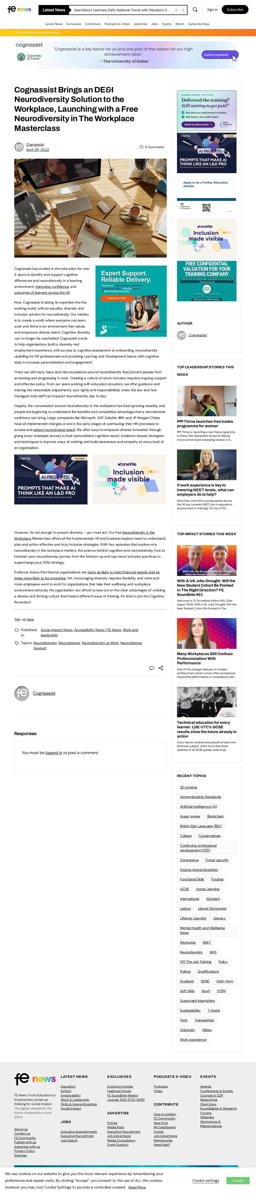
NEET (207, 942)
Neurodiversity (45, 643)
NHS (213, 952)
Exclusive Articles (120, 1086)
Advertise (140, 24)
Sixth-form (224, 981)
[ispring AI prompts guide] (51, 501)
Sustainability (190, 1010)
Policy (223, 961)
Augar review (190, 816)
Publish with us (25, 1142)
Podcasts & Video (117, 24)
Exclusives (73, 24)
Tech (184, 1020)
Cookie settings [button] (205, 1180)
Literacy (219, 918)
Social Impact (71, 1108)
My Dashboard (165, 1127)
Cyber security (217, 860)
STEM (221, 991)
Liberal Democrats (212, 908)
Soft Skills (187, 991)
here (30, 619)
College (186, 835)
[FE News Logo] (19, 9)
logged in (54, 752)
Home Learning (208, 889)
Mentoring (188, 942)
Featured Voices (119, 1091)
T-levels (214, 1010)
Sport (206, 991)
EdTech (66, 1091)
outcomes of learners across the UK (42, 292)
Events (167, 24)
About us (21, 1129)
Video (158, 1091)
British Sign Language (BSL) (201, 826)
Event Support (117, 1145)
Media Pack (115, 1127)
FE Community (25, 1138)
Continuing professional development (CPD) (198, 847)
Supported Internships (197, 1000)
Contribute (92, 24)
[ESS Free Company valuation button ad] (206, 280)
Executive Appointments (79, 1132)
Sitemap (20, 1155)
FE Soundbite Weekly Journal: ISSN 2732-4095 (126, 1097)
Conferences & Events (216, 1091)
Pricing (112, 1123)
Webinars (207, 1117)
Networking (208, 1100)
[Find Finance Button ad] (206, 110)
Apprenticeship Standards (200, 797)
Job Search (69, 1140)
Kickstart (213, 898)
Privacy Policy (24, 1151)
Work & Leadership (75, 1100)
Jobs (154, 24)
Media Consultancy (121, 1140)
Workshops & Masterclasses (211, 1124)
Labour (185, 908)
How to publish (165, 1114)
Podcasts (161, 1086)
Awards (206, 1086)
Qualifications (208, 971)
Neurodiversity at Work (100, 643)
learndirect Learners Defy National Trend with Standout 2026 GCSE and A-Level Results (123, 10)
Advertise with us (27, 1147)
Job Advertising (119, 1136)
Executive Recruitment (77, 1136)
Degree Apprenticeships (199, 869)
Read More (137, 1187)
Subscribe (235, 9)
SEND (205, 981)
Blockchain (215, 816)
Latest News (53, 24)
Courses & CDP (211, 1095)
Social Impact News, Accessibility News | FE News (81, 630)
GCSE (184, 889)
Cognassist (35, 144)
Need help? (162, 1145)
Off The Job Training (196, 961)
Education (68, 1086)
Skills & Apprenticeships (79, 1104)
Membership (163, 1140)
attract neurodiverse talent (54, 429)
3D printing (188, 787)
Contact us (22, 1133)
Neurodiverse (69, 643)
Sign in (212, 9)
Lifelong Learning (193, 918)
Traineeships (204, 1020)
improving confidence (52, 286)
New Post (161, 1123)
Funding (217, 879)
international (189, 898)
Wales (207, 1030)
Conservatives (209, 835)
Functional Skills (192, 879)
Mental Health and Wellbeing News (202, 930)
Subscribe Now (198, 24)
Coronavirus (189, 860)
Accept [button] (238, 1181)
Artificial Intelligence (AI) (198, 806)
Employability (71, 1095)
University (187, 1030)
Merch (180, 24)
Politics (185, 971)
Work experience (193, 1039)
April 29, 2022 (37, 149)
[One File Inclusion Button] (129, 501)
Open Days (208, 1104)
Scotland (187, 981)
